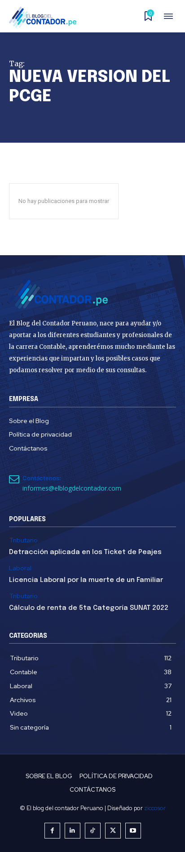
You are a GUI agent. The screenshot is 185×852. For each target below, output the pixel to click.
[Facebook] (52, 830)
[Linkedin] (72, 830)
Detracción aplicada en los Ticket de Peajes (85, 552)
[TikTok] (93, 830)
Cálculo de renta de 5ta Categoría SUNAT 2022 (88, 608)
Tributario (23, 540)
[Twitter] (113, 830)
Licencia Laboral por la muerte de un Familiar (86, 580)
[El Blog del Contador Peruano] (45, 17)
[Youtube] (133, 830)
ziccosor (155, 808)
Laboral (20, 568)
